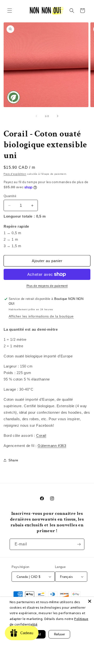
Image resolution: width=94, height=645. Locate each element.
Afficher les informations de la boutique (41, 316)
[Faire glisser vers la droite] (57, 116)
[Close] (89, 601)
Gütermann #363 (52, 446)
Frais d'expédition (15, 174)
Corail (41, 435)
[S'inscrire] (79, 544)
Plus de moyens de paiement (47, 286)
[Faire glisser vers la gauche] (36, 116)
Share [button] (13, 460)
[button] (9, 10)
